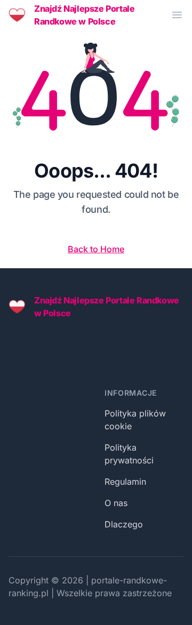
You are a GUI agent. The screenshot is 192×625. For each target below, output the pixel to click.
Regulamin (125, 481)
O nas (116, 503)
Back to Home (96, 249)
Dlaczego (124, 524)
